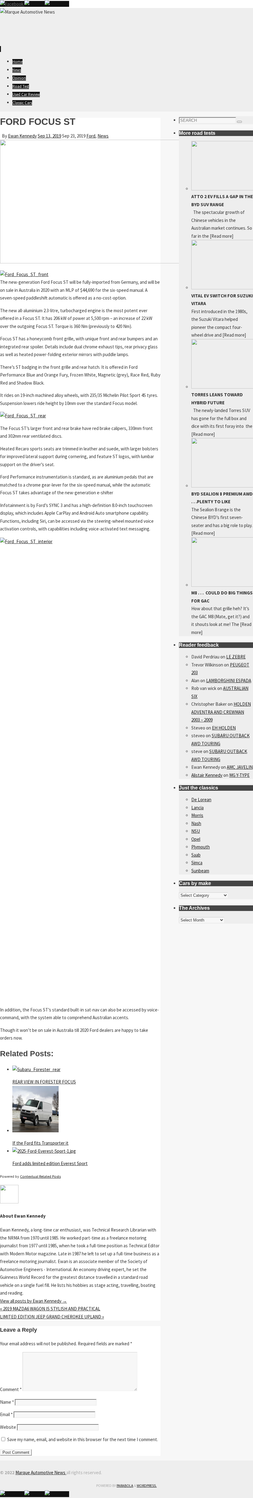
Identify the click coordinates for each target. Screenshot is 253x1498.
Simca (196, 863)
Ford (90, 136)
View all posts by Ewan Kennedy (33, 1301)
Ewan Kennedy (22, 136)
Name (7, 1402)
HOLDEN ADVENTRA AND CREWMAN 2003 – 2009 (221, 712)
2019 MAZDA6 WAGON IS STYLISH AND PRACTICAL (50, 1309)
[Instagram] (57, 4)
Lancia (197, 808)
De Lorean (201, 799)
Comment (11, 1389)
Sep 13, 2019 (49, 136)
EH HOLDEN (224, 728)
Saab (196, 855)
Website (8, 1427)
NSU (195, 831)
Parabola (125, 1485)
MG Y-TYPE (239, 775)
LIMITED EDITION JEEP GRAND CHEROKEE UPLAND (52, 1317)
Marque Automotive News (40, 1472)
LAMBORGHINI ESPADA (228, 680)
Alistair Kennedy (206, 775)
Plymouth (200, 847)
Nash (196, 823)
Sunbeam (200, 871)
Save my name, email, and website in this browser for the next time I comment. (82, 1439)
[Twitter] (34, 4)
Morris (197, 815)
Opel (195, 839)
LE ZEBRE (236, 657)
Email (6, 1414)
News (103, 136)
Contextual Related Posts (40, 1176)
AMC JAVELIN (240, 767)
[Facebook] (12, 4)
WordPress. (147, 1485)
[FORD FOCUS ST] (92, 262)
